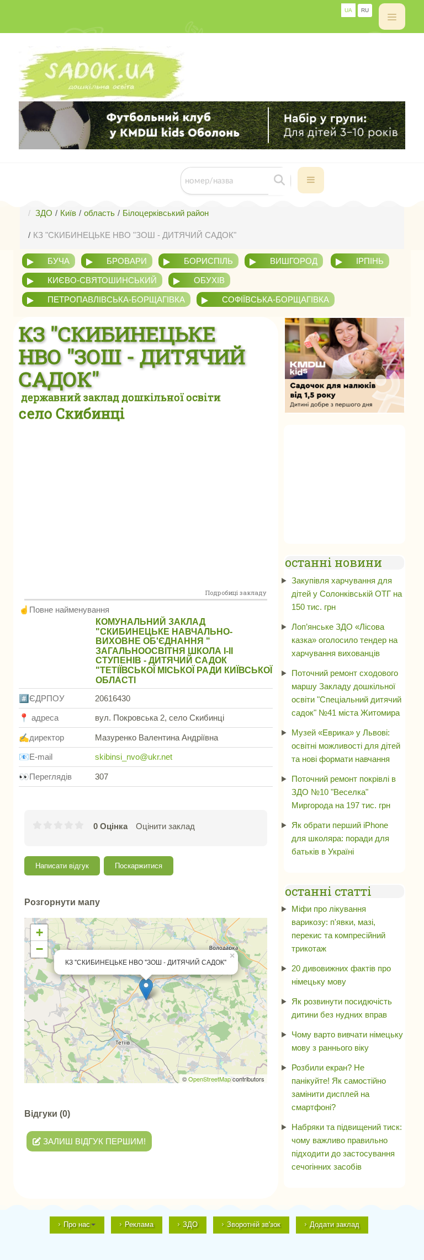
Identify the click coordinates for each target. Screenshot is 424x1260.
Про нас (76, 1224)
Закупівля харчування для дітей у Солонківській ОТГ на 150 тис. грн (347, 594)
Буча (58, 261)
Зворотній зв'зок (253, 1224)
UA (348, 10)
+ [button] (39, 932)
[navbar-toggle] (311, 180)
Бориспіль (208, 261)
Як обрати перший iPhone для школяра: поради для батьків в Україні (340, 838)
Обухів (209, 280)
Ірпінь (370, 261)
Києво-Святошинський (102, 280)
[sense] (344, 364)
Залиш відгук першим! (93, 1141)
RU (365, 10)
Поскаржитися (138, 866)
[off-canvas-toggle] (392, 16)
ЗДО (190, 1224)
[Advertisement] (145, 505)
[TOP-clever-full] (212, 125)
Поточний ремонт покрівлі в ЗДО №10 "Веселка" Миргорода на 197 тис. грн (344, 792)
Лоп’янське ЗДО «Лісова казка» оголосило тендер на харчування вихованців (345, 640)
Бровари (127, 261)
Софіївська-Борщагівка (275, 299)
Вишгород (293, 261)
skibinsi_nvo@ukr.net (133, 756)
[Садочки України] (212, 73)
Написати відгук (62, 866)
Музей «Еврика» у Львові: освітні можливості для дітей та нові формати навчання (346, 746)
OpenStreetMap (209, 1078)
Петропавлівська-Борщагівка (116, 299)
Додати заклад (334, 1224)
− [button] (39, 949)
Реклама (139, 1224)
